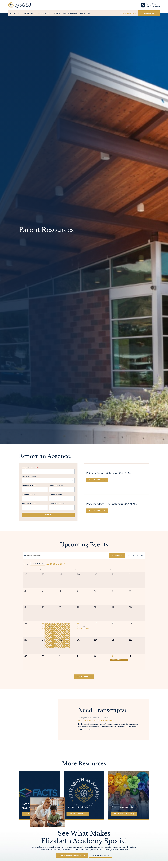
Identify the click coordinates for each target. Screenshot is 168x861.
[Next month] (28, 564)
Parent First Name (28, 494)
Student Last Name (56, 485)
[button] (15, 13)
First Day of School (83, 628)
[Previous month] (24, 564)
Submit (48, 515)
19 (78, 623)
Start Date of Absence (30, 503)
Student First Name (29, 485)
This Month (37, 564)
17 (43, 623)
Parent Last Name (55, 494)
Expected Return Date (57, 503)
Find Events (117, 555)
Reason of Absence (29, 477)
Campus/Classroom (30, 468)
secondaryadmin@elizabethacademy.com (96, 720)
